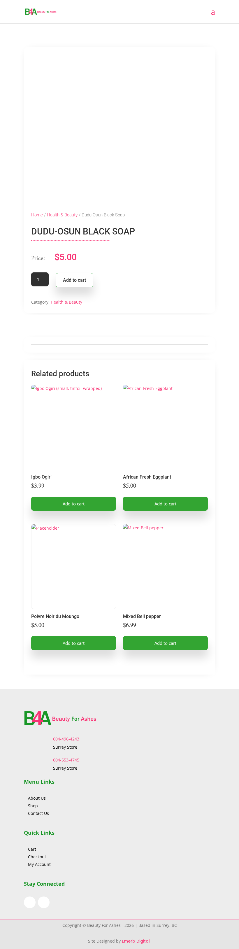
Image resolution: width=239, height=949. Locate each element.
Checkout (37, 856)
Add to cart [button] (74, 504)
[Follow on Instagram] (44, 902)
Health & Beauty (62, 215)
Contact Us (38, 813)
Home (37, 215)
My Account (39, 864)
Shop (33, 805)
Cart (32, 849)
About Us (37, 798)
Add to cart (74, 280)
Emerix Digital (136, 941)
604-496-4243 (66, 739)
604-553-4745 (66, 760)
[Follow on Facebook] (30, 902)
